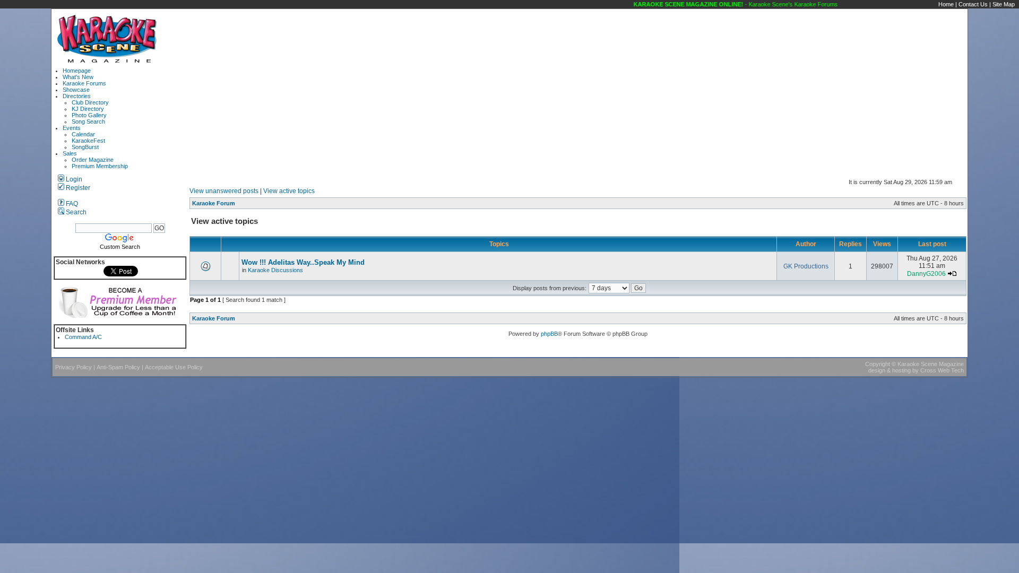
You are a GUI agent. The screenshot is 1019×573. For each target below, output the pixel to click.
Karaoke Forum (213, 203)
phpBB (549, 334)
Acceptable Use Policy (174, 367)
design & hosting (889, 370)
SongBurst (85, 147)
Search (75, 212)
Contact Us (973, 4)
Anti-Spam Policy (118, 367)
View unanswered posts (223, 191)
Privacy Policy (73, 367)
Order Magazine (93, 160)
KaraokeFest (88, 140)
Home (946, 4)
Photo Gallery (89, 115)
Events (72, 128)
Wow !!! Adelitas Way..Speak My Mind (303, 262)
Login (73, 179)
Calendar (83, 134)
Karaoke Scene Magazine (930, 364)
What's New (78, 77)
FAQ (71, 203)
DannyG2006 (926, 273)
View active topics (289, 191)
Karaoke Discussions (275, 270)
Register (77, 188)
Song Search (88, 121)
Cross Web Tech (942, 370)
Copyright (877, 364)
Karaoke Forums (84, 83)
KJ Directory (88, 109)
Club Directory (90, 102)
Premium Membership (100, 166)
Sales (70, 153)
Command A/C (83, 337)
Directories (77, 96)
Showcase (76, 89)
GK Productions (805, 266)
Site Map (1003, 4)
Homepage (77, 70)
